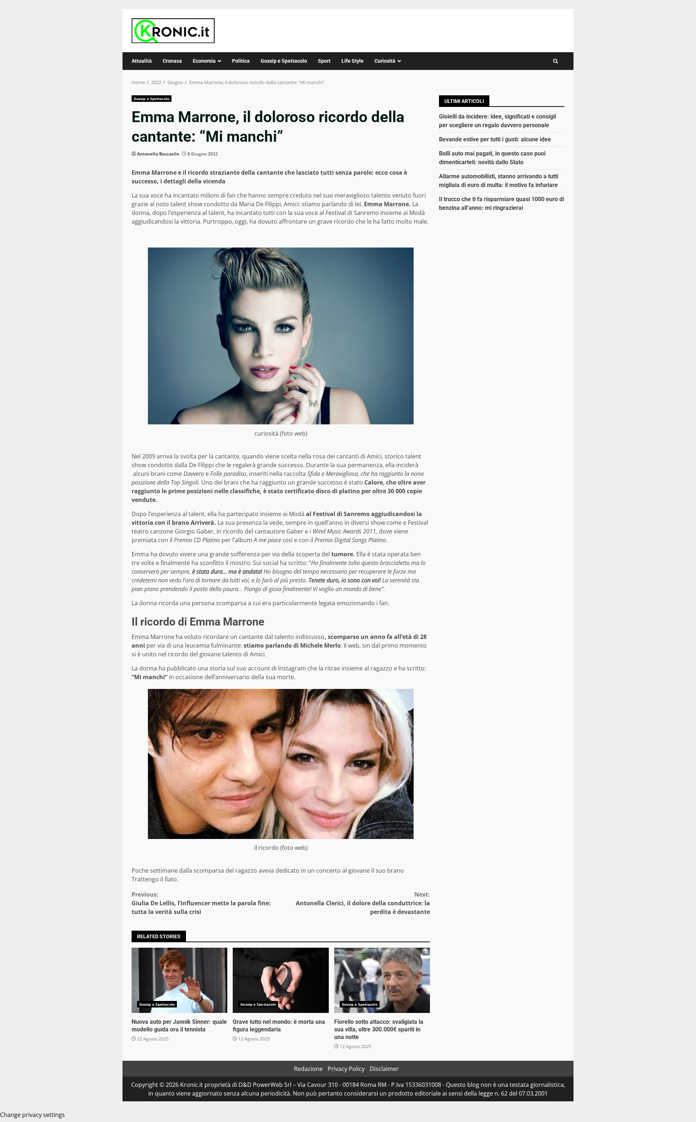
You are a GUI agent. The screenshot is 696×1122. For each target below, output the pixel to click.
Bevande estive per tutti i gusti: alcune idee (495, 139)
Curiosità (384, 61)
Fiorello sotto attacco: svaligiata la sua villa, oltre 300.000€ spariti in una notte (382, 980)
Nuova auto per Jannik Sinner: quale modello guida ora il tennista (179, 980)
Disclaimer (384, 1069)
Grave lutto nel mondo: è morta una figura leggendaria (280, 980)
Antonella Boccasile (158, 154)
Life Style (352, 61)
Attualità (142, 61)
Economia (204, 61)
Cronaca (172, 61)
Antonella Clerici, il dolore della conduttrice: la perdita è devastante (363, 903)
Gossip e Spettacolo (284, 61)
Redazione (308, 1069)
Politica (241, 61)
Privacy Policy (346, 1069)
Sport (324, 61)
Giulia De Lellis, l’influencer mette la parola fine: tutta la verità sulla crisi (201, 903)
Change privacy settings (32, 1115)
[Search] (555, 61)
